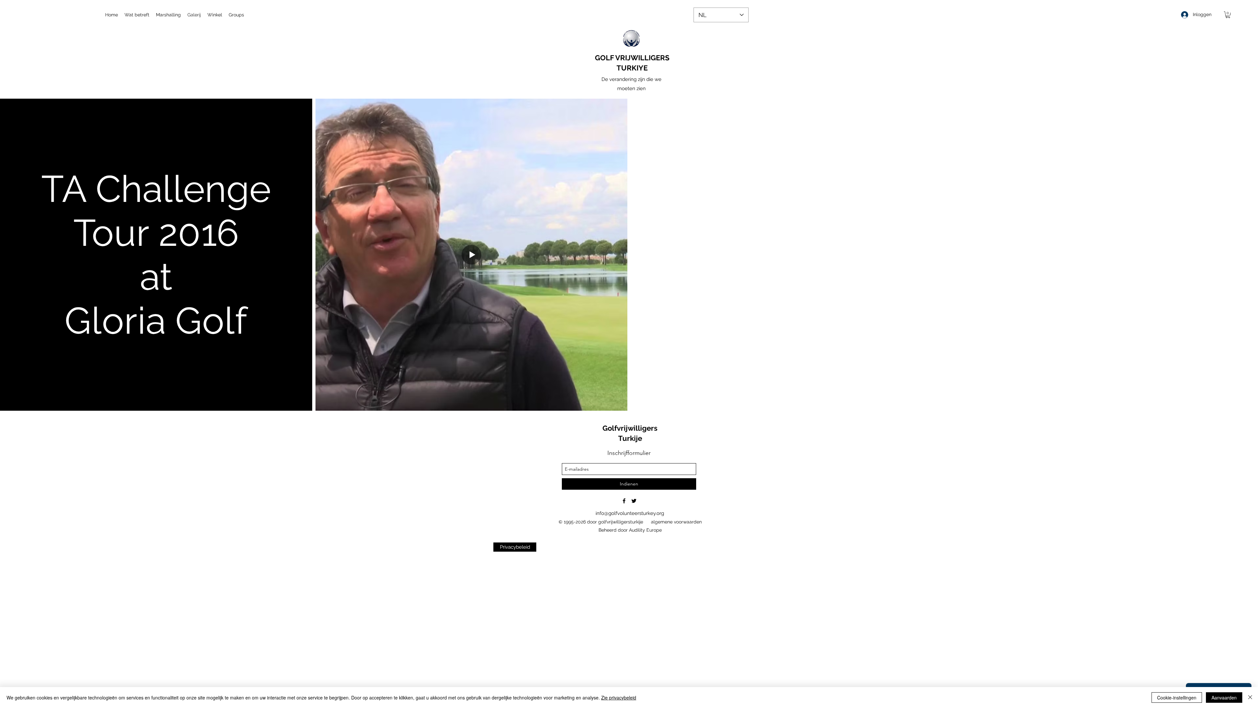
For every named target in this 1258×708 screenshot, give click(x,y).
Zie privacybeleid (618, 697)
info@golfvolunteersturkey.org (630, 513)
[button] (1228, 14)
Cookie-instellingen (1176, 697)
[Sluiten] (1250, 697)
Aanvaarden (1224, 697)
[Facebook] (624, 501)
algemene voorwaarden (676, 521)
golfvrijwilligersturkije (620, 521)
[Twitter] (634, 501)
